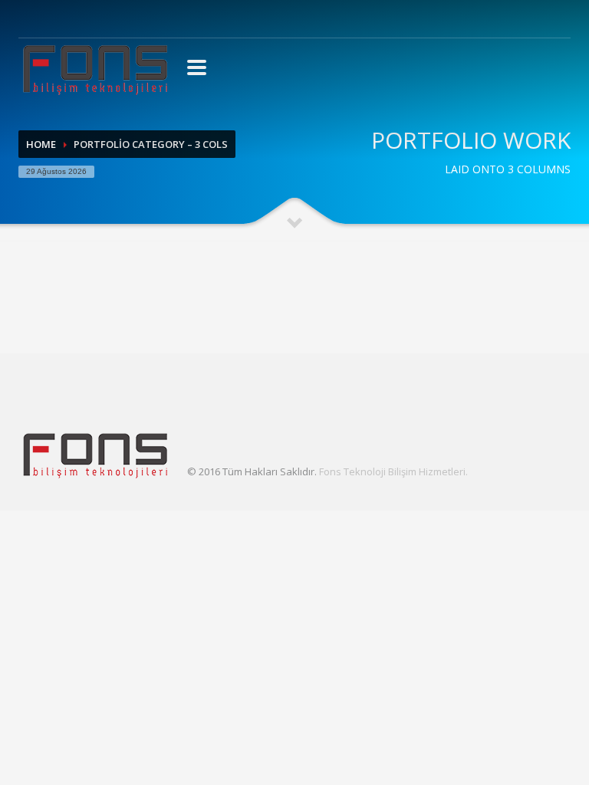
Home (41, 144)
